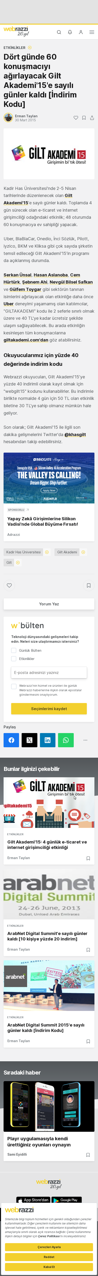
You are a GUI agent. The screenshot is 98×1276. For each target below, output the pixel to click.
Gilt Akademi (67, 552)
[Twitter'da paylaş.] (31, 740)
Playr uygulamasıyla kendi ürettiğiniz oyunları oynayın (39, 1142)
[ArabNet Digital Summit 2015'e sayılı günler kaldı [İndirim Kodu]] (49, 985)
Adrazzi (13, 535)
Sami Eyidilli (17, 1154)
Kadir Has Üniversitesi (23, 552)
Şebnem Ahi (34, 282)
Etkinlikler (14, 48)
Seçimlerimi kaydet (49, 708)
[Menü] (91, 33)
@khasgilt (75, 434)
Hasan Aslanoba (51, 274)
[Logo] (16, 31)
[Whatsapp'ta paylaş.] (67, 740)
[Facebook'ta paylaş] (13, 740)
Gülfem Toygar (25, 289)
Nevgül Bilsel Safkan (71, 282)
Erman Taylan (18, 858)
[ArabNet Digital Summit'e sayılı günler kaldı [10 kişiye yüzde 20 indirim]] (49, 894)
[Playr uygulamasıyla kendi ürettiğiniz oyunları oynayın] (49, 1106)
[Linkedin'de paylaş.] (49, 740)
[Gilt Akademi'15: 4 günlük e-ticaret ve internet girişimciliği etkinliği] (49, 802)
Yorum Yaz (49, 604)
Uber (9, 303)
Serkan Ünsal (17, 274)
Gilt (9, 562)
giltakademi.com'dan (26, 339)
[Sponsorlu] (49, 478)
